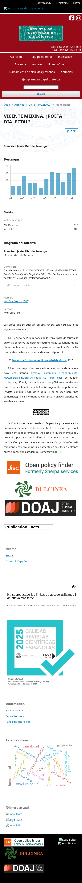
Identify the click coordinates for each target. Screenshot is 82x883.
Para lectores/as (15, 710)
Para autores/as (15, 716)
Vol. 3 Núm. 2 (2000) (40, 104)
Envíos (19, 64)
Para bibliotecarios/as (18, 721)
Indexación (65, 56)
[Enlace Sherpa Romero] (43, 467)
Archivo (37, 64)
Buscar (41, 94)
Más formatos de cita (18, 285)
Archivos (19, 104)
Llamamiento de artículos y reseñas (32, 72)
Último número (57, 64)
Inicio (7, 104)
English (10, 555)
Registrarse (62, 3)
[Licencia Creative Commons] (41, 411)
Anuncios (67, 72)
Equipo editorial (41, 56)
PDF (73, 131)
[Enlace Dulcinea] (41, 488)
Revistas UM (44, 3)
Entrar (76, 3)
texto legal (55, 377)
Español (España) (16, 561)
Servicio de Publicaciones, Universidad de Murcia (39, 360)
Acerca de (16, 56)
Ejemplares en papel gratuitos (41, 79)
